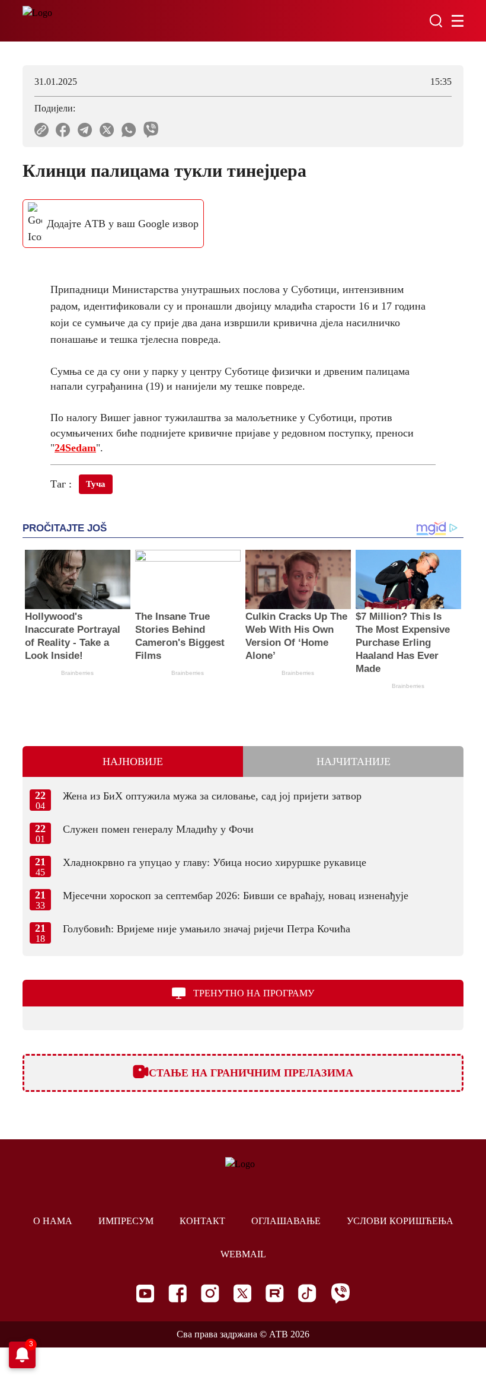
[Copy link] (41, 130)
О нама (52, 1221)
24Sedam (75, 448)
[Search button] (435, 20)
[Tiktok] (307, 1293)
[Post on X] (107, 130)
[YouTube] (145, 1293)
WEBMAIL (243, 1254)
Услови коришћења (400, 1221)
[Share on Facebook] (63, 130)
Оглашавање (286, 1221)
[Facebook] (177, 1293)
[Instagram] (210, 1293)
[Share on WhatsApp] (129, 130)
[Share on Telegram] (85, 130)
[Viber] (340, 1293)
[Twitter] (242, 1293)
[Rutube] (275, 1293)
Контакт (202, 1221)
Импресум (126, 1221)
